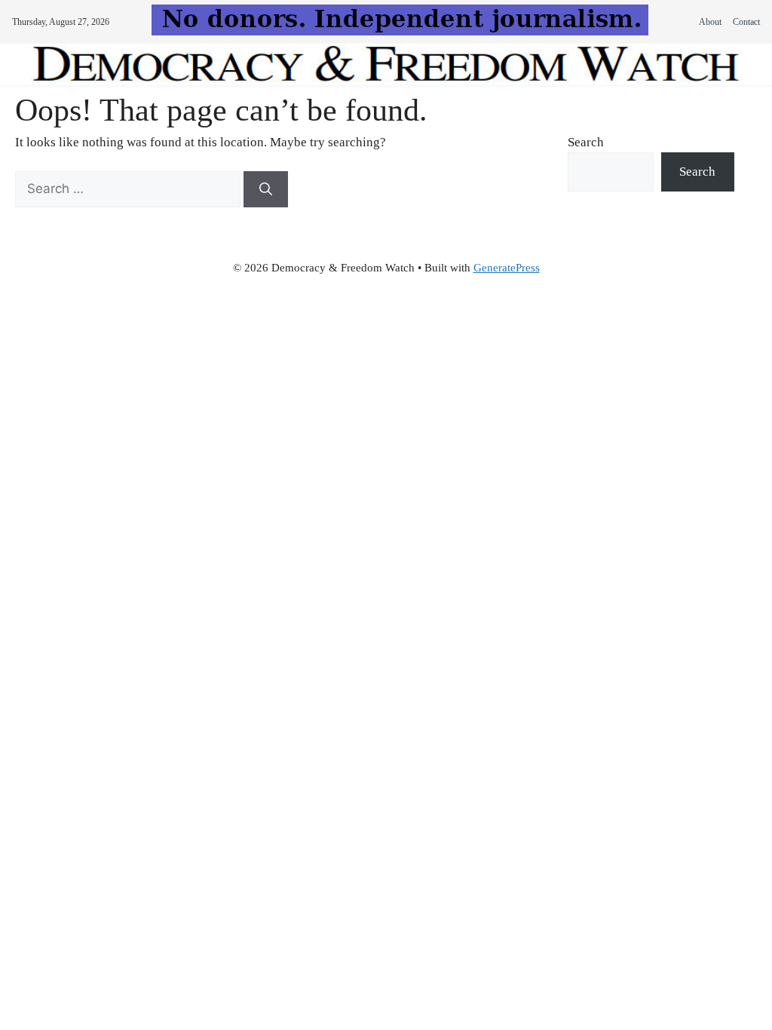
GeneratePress (506, 268)
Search (586, 142)
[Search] (266, 189)
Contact (746, 22)
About (710, 22)
